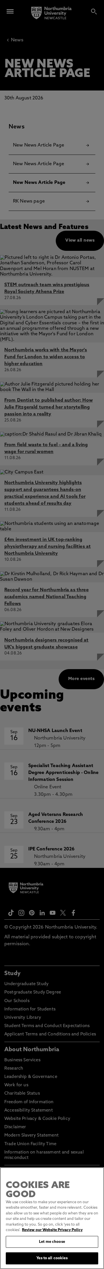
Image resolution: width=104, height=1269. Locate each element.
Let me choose (52, 1242)
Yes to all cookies (51, 1258)
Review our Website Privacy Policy (52, 1230)
